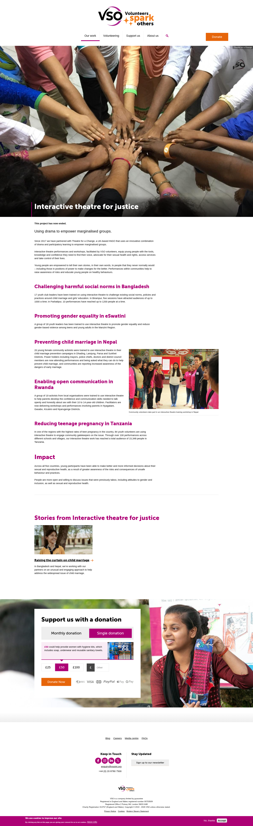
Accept (222, 820)
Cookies (121, 811)
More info (92, 822)
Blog (107, 738)
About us (153, 35)
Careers (117, 738)
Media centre (131, 738)
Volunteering (111, 35)
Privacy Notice (110, 811)
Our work (90, 35)
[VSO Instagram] (105, 761)
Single (110, 633)
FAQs (145, 738)
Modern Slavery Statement (137, 811)
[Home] (127, 16)
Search (167, 35)
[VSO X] (118, 761)
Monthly (66, 633)
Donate (217, 37)
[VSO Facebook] (98, 761)
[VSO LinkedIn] (111, 761)
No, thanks (209, 820)
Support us (133, 35)
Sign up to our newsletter (150, 762)
